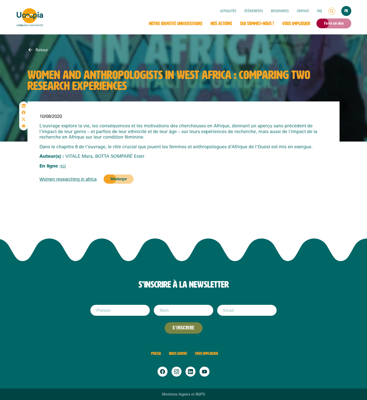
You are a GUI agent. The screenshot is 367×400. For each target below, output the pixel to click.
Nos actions (221, 23)
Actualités (228, 11)
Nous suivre (178, 353)
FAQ (319, 11)
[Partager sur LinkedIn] (23, 106)
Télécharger (118, 179)
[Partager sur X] (23, 119)
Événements (253, 11)
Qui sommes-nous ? (257, 23)
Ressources (280, 11)
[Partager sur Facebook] (23, 112)
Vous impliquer (296, 23)
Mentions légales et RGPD (183, 394)
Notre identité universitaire (175, 23)
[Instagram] (177, 372)
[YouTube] (204, 372)
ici (63, 165)
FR (346, 11)
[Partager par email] (23, 126)
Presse (156, 353)
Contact (303, 11)
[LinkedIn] (190, 372)
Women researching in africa (68, 179)
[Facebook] (163, 372)
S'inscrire (183, 328)
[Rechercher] (331, 11)
